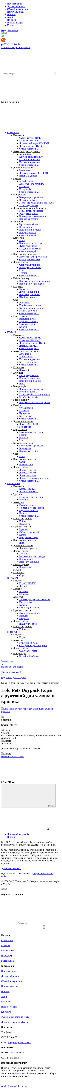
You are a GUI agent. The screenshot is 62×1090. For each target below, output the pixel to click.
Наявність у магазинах (12, 756)
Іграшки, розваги (22, 526)
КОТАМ (11, 332)
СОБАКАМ (13, 132)
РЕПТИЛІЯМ (14, 632)
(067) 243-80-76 (11, 44)
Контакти (12, 25)
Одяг (15, 300)
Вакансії (11, 20)
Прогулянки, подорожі (25, 254)
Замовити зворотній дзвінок (15, 47)
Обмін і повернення (17, 9)
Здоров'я (17, 494)
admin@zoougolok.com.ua (14, 1086)
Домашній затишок (23, 167)
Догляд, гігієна (20, 262)
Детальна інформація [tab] (18, 834)
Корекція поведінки (23, 443)
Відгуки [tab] (11, 837)
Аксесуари (18, 502)
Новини (11, 14)
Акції (10, 17)
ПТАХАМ (12, 578)
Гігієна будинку (21, 278)
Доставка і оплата (16, 6)
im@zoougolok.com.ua (19, 1042)
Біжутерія (18, 286)
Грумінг (17, 178)
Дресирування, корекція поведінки (31, 208)
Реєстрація (13, 30)
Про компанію (14, 3)
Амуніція (18, 221)
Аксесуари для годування (26, 151)
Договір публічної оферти (14, 1022)
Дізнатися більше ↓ (11, 868)
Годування (18, 135)
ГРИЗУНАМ (13, 483)
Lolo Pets (12, 725)
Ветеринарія (19, 194)
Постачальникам (15, 11)
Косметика (18, 238)
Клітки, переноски (22, 518)
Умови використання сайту (15, 1017)
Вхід (3, 30)
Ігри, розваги (20, 316)
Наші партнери (15, 22)
